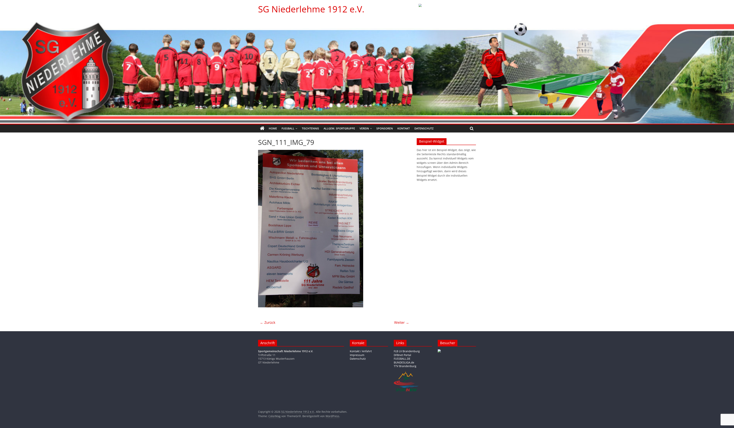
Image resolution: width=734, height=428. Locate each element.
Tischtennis (310, 128)
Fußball (288, 128)
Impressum (357, 355)
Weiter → (401, 322)
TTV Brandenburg (405, 366)
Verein (364, 128)
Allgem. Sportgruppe (339, 128)
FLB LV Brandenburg (407, 351)
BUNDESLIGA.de (404, 362)
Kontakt (403, 128)
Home (273, 128)
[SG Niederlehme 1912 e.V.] (262, 128)
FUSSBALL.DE (402, 358)
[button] (447, 10)
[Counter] (439, 351)
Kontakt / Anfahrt (361, 351)
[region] (447, 10)
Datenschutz (424, 128)
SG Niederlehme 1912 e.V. (311, 9)
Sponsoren (384, 128)
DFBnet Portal (402, 355)
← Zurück (267, 322)
